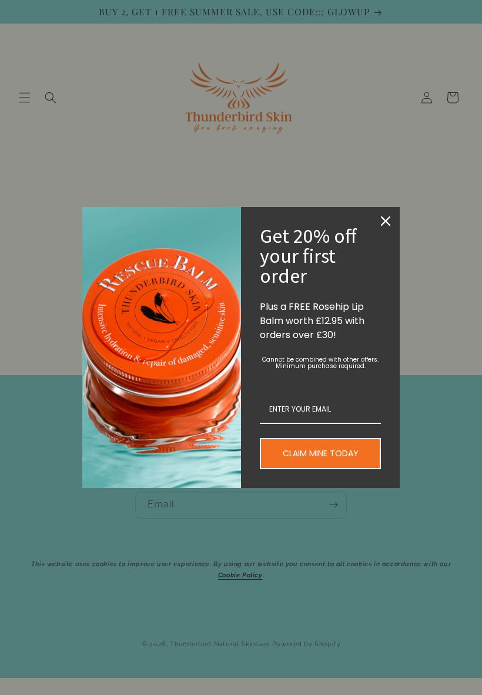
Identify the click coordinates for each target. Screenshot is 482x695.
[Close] (385, 221)
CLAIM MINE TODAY (321, 453)
